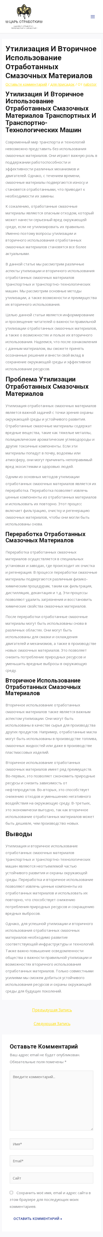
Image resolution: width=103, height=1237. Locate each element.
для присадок (62, 84)
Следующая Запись (52, 1023)
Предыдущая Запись (52, 1010)
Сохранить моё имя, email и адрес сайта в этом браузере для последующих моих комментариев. (50, 1199)
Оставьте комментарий (26, 84)
